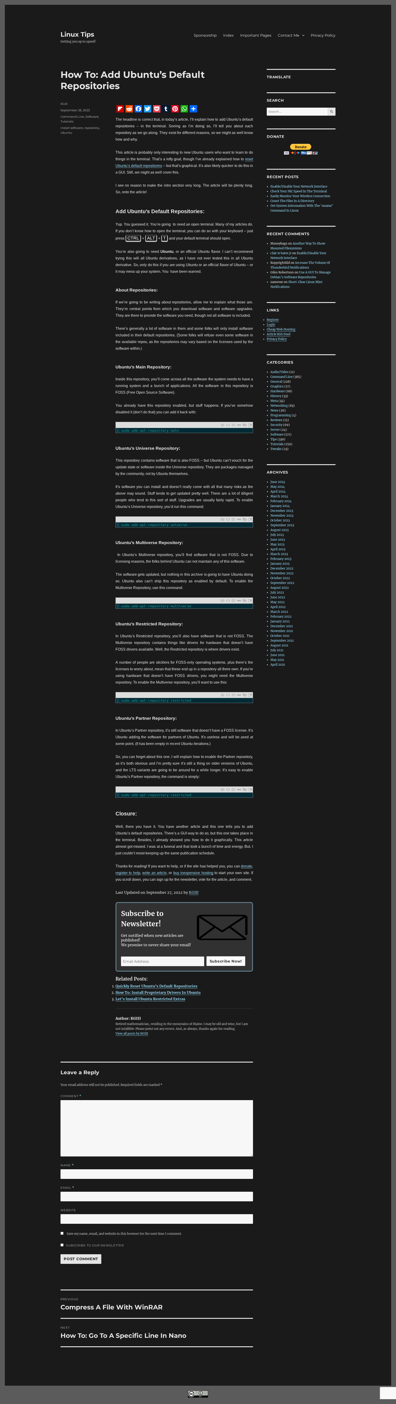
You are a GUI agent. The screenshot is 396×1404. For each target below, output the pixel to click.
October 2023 (280, 520)
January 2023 (279, 564)
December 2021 (281, 626)
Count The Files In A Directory (292, 201)
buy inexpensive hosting (193, 873)
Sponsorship (205, 35)
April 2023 (277, 549)
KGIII (193, 892)
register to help (128, 873)
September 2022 (282, 583)
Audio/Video (279, 372)
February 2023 (280, 559)
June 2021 (277, 655)
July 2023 (277, 535)
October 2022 (280, 578)
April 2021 (277, 665)
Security (276, 425)
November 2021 (281, 631)
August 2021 (279, 645)
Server (275, 430)
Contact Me (288, 35)
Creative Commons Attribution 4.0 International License (224, 1401)
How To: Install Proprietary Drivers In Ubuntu (158, 992)
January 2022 (280, 621)
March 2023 (279, 554)
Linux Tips (77, 34)
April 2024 (278, 491)
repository (91, 128)
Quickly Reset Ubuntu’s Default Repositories (156, 986)
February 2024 (281, 501)
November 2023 (281, 516)
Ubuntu (66, 132)
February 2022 (281, 617)
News (274, 410)
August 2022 (279, 588)
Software (92, 116)
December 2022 (281, 568)
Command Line (72, 116)
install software (71, 128)
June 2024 (277, 482)
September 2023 (282, 525)
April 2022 (278, 607)
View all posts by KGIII (132, 1034)
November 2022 (282, 573)
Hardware (277, 391)
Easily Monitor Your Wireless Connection (300, 196)
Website (68, 1210)
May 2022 (277, 602)
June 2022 (277, 597)
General (276, 382)
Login (271, 325)
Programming (280, 415)
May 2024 (277, 487)
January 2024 (280, 506)
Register (273, 320)
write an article (154, 873)
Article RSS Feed (278, 334)
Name (67, 1165)
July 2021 (276, 650)
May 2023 (277, 544)
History (275, 396)
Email (67, 1188)
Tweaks (276, 449)
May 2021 (277, 660)
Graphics (277, 386)
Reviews (276, 420)
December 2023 (281, 511)
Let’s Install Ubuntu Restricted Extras (150, 999)
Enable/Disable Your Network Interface (298, 186)
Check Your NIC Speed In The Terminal (298, 191)
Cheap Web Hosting (281, 329)
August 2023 (279, 530)
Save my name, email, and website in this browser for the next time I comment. (124, 1234)
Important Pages (255, 35)
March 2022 (279, 612)
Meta (274, 401)
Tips (273, 439)
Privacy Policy (323, 35)
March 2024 (279, 496)
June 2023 (277, 540)
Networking (279, 406)
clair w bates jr (281, 253)
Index (228, 35)
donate (246, 866)
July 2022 (277, 592)
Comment (70, 1096)
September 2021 (282, 641)
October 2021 (279, 636)
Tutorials (66, 121)
